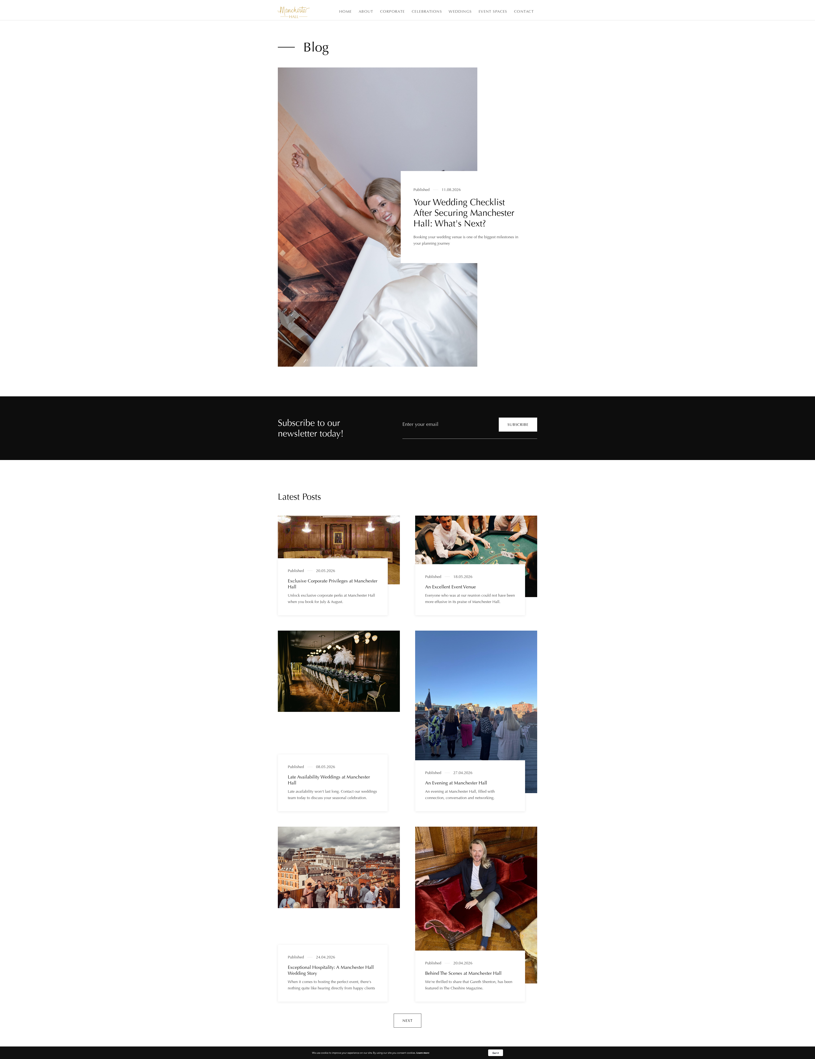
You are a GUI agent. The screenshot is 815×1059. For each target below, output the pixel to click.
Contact (524, 11)
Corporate (392, 11)
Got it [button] (495, 1053)
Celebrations (427, 11)
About (366, 11)
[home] (294, 12)
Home (345, 11)
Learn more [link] (422, 1053)
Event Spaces (493, 11)
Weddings (460, 11)
